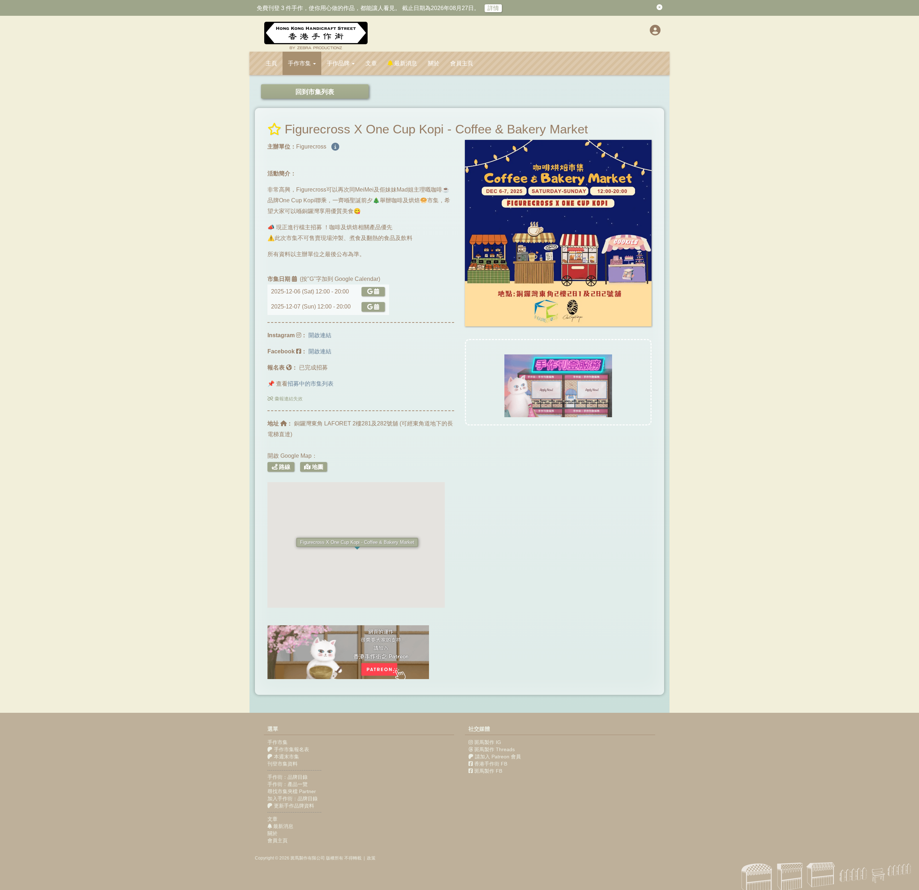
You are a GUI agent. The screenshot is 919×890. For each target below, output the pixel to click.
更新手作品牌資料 (293, 806)
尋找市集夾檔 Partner (291, 791)
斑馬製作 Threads (494, 749)
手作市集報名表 (290, 749)
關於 (433, 63)
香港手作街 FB (490, 764)
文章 (371, 63)
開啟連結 (319, 335)
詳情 (493, 8)
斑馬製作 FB (488, 771)
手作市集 (277, 742)
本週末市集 (285, 756)
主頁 (271, 63)
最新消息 (405, 63)
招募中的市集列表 (310, 384)
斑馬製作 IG (487, 742)
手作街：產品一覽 (287, 784)
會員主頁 (461, 63)
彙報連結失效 (288, 398)
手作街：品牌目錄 (287, 777)
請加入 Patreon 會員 (498, 756)
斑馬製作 (299, 858)
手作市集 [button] (300, 63)
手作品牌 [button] (339, 63)
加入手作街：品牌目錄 (292, 798)
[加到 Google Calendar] (372, 291)
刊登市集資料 (282, 764)
